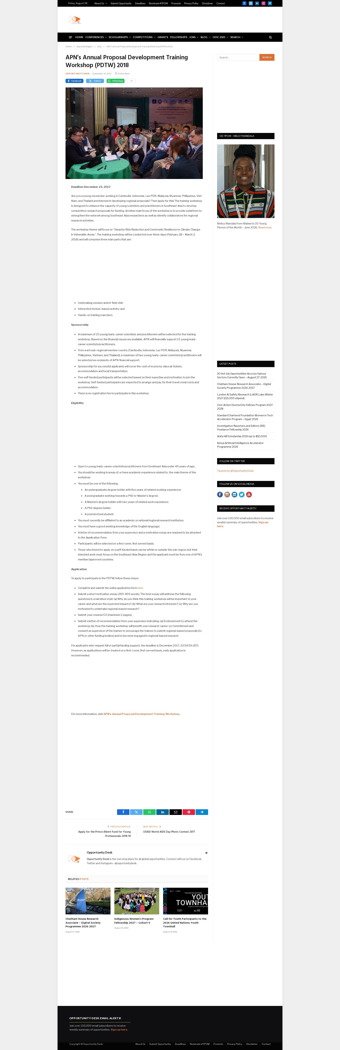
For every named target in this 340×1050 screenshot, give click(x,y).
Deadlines (140, 3)
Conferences (94, 37)
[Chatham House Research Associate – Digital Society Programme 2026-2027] (88, 901)
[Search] (270, 37)
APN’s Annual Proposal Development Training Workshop (141, 714)
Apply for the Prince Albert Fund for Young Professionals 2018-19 (104, 834)
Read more (264, 227)
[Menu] (70, 37)
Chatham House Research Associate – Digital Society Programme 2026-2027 (83, 923)
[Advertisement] (207, 19)
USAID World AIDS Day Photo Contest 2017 (169, 832)
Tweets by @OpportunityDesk (235, 470)
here (140, 588)
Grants (163, 37)
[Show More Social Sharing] (131, 81)
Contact (220, 3)
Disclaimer (207, 3)
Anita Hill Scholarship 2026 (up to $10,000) (242, 436)
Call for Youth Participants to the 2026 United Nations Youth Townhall (184, 923)
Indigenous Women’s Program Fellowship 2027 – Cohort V (134, 921)
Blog (204, 37)
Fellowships (178, 37)
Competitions (142, 37)
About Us (99, 3)
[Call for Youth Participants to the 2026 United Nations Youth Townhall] (185, 901)
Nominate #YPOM (158, 3)
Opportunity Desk (77, 73)
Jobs (192, 37)
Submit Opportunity (121, 3)
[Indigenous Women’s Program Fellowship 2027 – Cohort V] (136, 901)
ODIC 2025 (218, 37)
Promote (176, 3)
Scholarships (118, 37)
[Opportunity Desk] (74, 19)
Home (79, 37)
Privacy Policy (191, 3)
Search (235, 37)
